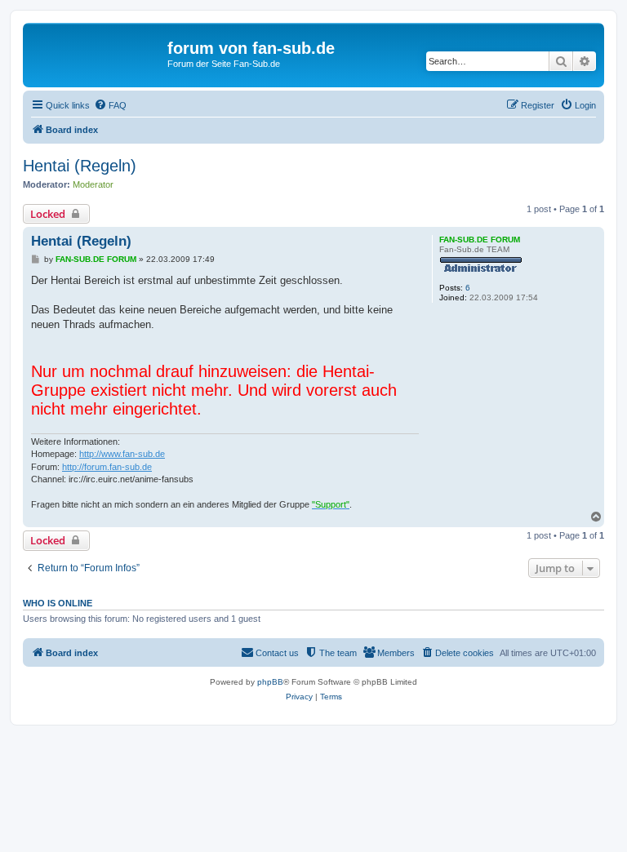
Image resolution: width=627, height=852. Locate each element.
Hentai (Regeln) (79, 166)
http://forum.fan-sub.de (107, 467)
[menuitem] (110, 105)
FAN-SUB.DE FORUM (479, 239)
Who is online (57, 603)
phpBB (270, 681)
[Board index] (97, 53)
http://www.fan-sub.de (122, 454)
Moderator (93, 184)
